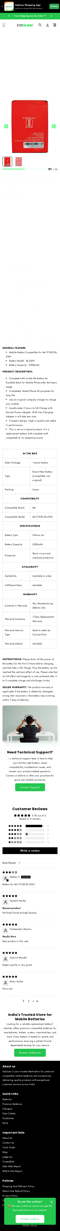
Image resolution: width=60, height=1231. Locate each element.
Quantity (6, 207)
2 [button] (29, 1001)
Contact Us (8, 1142)
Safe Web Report (11, 1166)
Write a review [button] (30, 851)
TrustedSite (8, 1161)
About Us (7, 1138)
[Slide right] (51, 16)
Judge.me (7, 1157)
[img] (9, 872)
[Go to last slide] (6, 126)
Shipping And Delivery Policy (18, 1186)
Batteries (7, 1099)
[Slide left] (8, 16)
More (5, 1123)
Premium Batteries (12, 1104)
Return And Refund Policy (16, 1191)
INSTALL (54, 6)
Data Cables (9, 1113)
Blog (4, 1152)
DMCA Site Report (12, 1171)
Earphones (8, 1118)
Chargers (7, 1108)
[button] (4, 25)
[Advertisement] (30, 63)
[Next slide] (54, 126)
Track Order (9, 1147)
